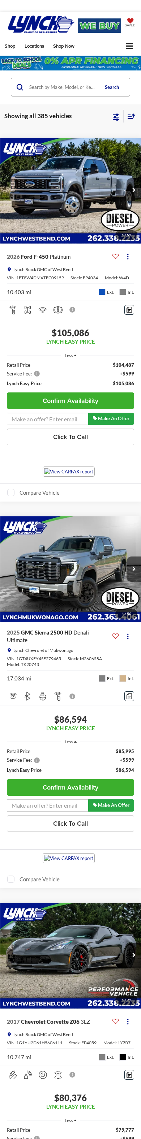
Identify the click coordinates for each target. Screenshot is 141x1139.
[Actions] (127, 256)
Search (112, 87)
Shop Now (63, 46)
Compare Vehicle (40, 492)
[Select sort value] (129, 116)
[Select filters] (116, 116)
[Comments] (129, 310)
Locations (34, 46)
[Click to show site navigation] (129, 46)
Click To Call (70, 436)
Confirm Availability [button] (70, 400)
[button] (134, 190)
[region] (70, 374)
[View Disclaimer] (73, 309)
